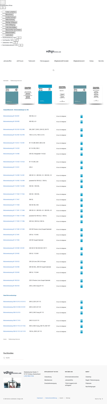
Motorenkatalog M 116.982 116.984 (14, 180)
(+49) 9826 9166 (29, 376)
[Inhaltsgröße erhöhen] (20, 37)
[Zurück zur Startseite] (53, 52)
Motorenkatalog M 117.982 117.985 (14, 216)
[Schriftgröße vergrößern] (17, 40)
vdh (22, 398)
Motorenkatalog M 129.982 (11, 253)
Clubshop (88, 377)
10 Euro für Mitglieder (61, 116)
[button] (53, 70)
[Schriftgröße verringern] (15, 40)
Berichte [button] (101, 61)
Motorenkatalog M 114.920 (11, 148)
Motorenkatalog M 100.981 (11, 116)
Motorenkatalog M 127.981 (11, 234)
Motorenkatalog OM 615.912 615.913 (14, 301)
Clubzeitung (47, 377)
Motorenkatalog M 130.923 (11, 261)
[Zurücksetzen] (1, 8)
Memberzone (48, 380)
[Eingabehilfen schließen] (4, 8)
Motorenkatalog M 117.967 (11, 199)
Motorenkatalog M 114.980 (11, 154)
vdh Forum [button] (20, 61)
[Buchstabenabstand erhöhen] (22, 45)
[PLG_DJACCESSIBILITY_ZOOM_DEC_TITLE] (18, 37)
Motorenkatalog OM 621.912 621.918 (14, 331)
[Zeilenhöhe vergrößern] (16, 42)
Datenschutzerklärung (51, 398)
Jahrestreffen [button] (7, 61)
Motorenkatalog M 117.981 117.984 (14, 210)
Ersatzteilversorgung (50, 383)
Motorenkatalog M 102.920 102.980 (14, 129)
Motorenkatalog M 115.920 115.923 (14, 162)
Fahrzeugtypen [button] (44, 61)
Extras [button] (91, 61)
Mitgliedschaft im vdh (51, 371)
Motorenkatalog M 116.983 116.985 (14, 186)
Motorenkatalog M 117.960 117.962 (14, 194)
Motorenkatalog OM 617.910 (11, 320)
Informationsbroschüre (71, 377)
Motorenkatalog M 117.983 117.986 (14, 221)
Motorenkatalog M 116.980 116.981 (14, 175)
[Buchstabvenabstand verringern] (19, 45)
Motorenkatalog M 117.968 (11, 205)
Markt (87, 371)
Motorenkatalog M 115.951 (11, 167)
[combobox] (13, 357)
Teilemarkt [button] (31, 61)
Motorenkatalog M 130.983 (11, 272)
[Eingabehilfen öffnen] (2, 2)
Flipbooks (88, 383)
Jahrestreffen (69, 380)
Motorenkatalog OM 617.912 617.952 (14, 326)
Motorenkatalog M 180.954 (11, 286)
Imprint (61, 398)
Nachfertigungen (90, 386)
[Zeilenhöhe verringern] (14, 42)
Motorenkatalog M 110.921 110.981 (14, 143)
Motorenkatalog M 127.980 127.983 (14, 229)
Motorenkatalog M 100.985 (11, 121)
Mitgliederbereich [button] (79, 61)
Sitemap (68, 398)
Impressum (40, 398)
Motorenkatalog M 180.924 (11, 280)
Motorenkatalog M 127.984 (11, 240)
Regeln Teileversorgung (92, 380)
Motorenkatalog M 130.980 (11, 267)
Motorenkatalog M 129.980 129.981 (14, 248)
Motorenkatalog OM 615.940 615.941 (14, 307)
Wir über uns (69, 371)
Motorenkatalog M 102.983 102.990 (14, 135)
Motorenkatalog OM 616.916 (11, 312)
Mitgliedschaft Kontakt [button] (61, 61)
